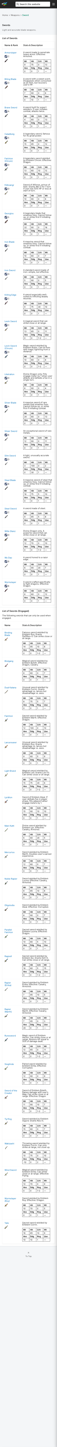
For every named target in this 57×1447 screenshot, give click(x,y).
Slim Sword (10, 455)
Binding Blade (8, 633)
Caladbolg (9, 134)
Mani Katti (9, 826)
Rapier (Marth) (8, 1010)
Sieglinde (9, 1064)
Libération (9, 374)
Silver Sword (11, 431)
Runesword (10, 1035)
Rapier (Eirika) (8, 984)
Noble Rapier (11, 879)
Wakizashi (9, 1143)
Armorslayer (11, 52)
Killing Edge (10, 295)
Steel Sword (11, 508)
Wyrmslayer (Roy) (10, 1199)
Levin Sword (11, 321)
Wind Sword (10, 1170)
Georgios (9, 213)
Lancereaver (11, 742)
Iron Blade (10, 242)
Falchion (9, 716)
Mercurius (10, 852)
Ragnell (8, 956)
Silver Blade (10, 403)
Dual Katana (10, 687)
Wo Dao (8, 557)
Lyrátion (8, 797)
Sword (25, 15)
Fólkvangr (9, 185)
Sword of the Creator (11, 1091)
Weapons (15, 15)
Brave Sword (11, 107)
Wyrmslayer (10, 582)
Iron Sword (10, 270)
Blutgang (9, 661)
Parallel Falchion (9, 931)
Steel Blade (10, 480)
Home (5, 15)
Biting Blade (10, 79)
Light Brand (10, 771)
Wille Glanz (10, 531)
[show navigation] (53, 4)
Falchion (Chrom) (9, 159)
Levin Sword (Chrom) (11, 347)
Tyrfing (8, 1119)
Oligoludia (9, 905)
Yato (7, 1223)
